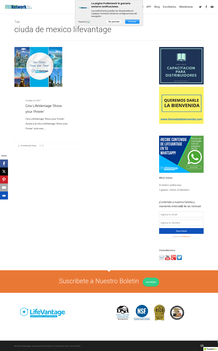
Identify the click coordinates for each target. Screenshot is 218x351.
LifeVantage (24, 52)
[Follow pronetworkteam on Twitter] (179, 261)
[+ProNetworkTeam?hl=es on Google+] (173, 261)
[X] (4, 172)
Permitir (132, 21)
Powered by (83, 22)
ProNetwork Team (29, 145)
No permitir (114, 21)
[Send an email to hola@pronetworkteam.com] (161, 261)
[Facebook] (4, 164)
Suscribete (151, 282)
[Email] (4, 187)
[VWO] (90, 22)
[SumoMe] (4, 195)
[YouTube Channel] (167, 261)
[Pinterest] (4, 179)
